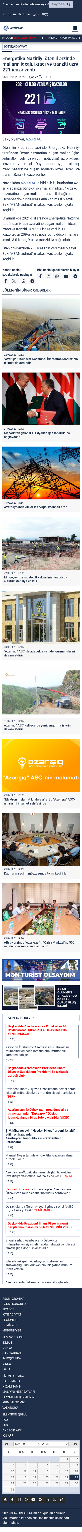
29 (66, 1483)
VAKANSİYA (10, 1407)
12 (34, 1471)
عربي (36, 14)
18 (24, 1477)
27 (47, 1483)
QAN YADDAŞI (11, 1353)
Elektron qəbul (14, 1414)
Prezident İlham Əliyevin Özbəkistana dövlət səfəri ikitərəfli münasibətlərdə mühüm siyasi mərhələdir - (41, 1092)
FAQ (5, 1420)
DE (19, 14)
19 (34, 1477)
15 (66, 1471)
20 (47, 1477)
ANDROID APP (11, 1430)
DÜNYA (7, 1348)
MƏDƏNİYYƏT (11, 1330)
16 (76, 1471)
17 (12, 1477)
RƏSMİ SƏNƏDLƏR (14, 1304)
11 (24, 1471)
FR (24, 14)
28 (57, 1483)
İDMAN (7, 1342)
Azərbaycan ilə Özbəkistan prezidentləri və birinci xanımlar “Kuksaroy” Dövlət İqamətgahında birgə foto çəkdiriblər (38, 1113)
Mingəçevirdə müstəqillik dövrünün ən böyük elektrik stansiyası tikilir (35, 579)
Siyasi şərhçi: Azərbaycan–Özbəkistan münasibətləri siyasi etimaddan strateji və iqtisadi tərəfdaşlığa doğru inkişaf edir (40, 1244)
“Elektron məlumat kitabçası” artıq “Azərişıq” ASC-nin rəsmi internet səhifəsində (39, 801)
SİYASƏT (8, 1309)
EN (14, 14)
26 (34, 1483)
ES (29, 14)
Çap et (34, 77)
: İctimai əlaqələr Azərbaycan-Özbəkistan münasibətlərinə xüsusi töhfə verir (38, 1191)
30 (76, 1483)
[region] (43, 1154)
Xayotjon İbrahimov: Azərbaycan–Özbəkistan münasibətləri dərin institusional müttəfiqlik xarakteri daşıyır (37, 1051)
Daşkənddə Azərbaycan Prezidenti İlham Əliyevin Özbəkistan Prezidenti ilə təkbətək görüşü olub (38, 1071)
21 (57, 1477)
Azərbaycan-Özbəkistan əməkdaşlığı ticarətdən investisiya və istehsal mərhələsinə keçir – (39, 1174)
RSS (5, 1425)
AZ (4, 14)
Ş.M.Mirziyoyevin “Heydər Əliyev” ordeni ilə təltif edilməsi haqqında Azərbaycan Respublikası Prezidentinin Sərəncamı (40, 1136)
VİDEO (6, 1364)
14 (57, 1471)
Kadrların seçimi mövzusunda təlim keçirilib (35, 873)
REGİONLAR (10, 1320)
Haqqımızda (11, 1381)
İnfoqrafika (11, 1358)
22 (66, 1477)
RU (9, 14)
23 (76, 1477)
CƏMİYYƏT (9, 1325)
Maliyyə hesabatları (18, 1392)
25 (24, 1483)
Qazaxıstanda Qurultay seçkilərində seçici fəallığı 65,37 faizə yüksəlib (40, 1208)
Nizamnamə (11, 1386)
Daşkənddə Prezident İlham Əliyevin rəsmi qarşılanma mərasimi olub (40, 1225)
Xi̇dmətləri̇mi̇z (13, 1402)
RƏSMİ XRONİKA (13, 1299)
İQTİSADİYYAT (15, 46)
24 (12, 1483)
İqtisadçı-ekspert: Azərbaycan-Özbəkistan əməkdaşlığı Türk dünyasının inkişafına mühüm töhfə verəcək (39, 1265)
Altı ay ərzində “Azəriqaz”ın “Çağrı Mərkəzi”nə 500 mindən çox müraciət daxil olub (39, 944)
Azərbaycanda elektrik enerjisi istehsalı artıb (35, 507)
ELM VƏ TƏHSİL (13, 1337)
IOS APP (7, 1435)
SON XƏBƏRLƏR (21, 1018)
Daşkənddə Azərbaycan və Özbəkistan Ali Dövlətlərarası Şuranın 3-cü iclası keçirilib (37, 1030)
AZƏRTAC (33, 139)
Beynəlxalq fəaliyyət (19, 1397)
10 (12, 1471)
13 (47, 1471)
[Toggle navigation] (74, 28)
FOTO (6, 1369)
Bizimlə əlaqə (13, 1376)
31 (12, 1489)
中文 (45, 14)
